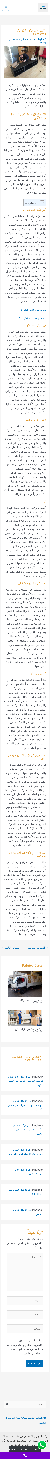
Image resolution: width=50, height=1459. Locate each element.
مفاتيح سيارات (19, 1417)
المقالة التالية (11, 947)
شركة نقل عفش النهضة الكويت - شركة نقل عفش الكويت (25, 1105)
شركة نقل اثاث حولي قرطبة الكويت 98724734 (28, 1030)
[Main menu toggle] (5, 7)
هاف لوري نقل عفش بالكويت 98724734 (29, 1001)
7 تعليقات (41, 39)
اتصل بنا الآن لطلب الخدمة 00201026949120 (23, 1451)
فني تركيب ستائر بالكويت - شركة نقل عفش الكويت (28, 1129)
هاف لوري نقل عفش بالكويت (30, 317)
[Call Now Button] (25, 1455)
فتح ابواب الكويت (37, 1417)
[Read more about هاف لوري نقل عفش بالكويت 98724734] (25, 983)
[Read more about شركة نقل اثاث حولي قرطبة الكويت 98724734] (25, 1017)
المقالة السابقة (38, 947)
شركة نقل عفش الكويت (33, 309)
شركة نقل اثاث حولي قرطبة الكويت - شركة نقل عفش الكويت (25, 1081)
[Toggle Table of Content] (41, 202)
